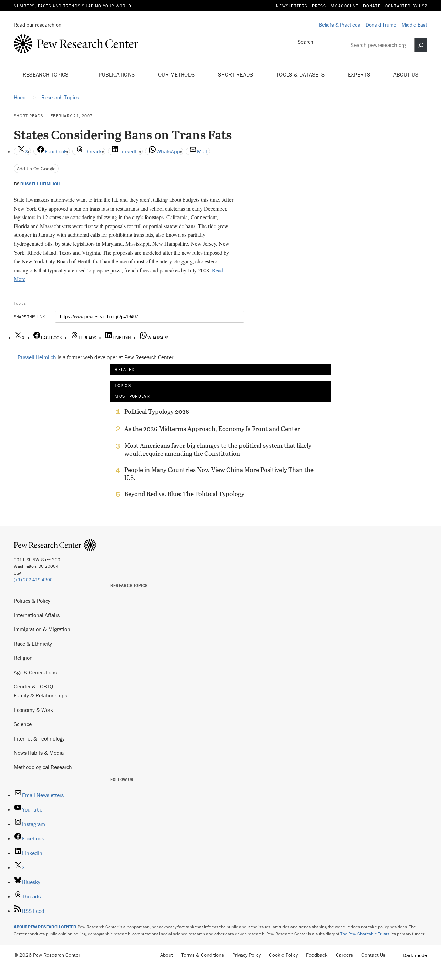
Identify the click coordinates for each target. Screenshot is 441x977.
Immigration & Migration (42, 629)
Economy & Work (33, 709)
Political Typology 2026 (156, 411)
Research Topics (46, 74)
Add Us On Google (36, 168)
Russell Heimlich (40, 184)
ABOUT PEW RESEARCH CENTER (45, 927)
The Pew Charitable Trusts (364, 934)
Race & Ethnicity (33, 643)
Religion (23, 657)
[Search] (421, 45)
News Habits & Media (39, 752)
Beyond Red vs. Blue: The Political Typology (184, 494)
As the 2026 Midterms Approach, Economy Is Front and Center (212, 429)
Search (306, 41)
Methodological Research (43, 767)
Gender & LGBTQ (33, 686)
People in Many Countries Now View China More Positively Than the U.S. (219, 474)
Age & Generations (35, 672)
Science (23, 724)
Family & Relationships (40, 695)
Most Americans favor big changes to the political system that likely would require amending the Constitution (217, 449)
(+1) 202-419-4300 (33, 580)
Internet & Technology (39, 738)
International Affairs (37, 615)
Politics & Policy (32, 600)
